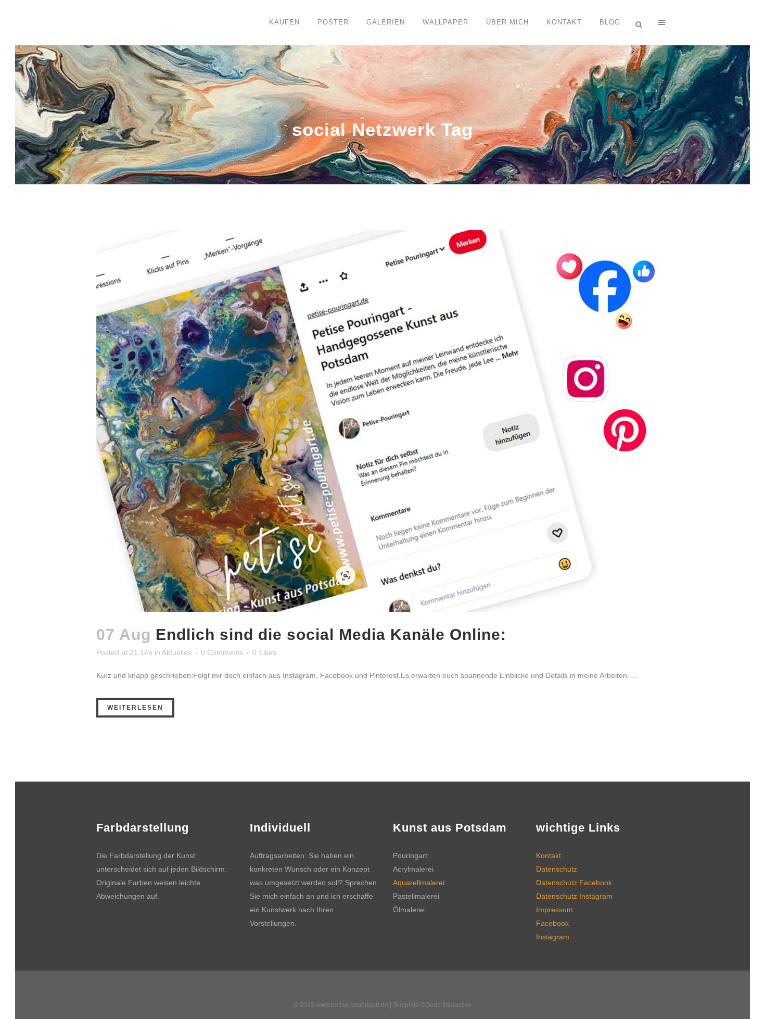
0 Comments (222, 652)
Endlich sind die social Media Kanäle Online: (331, 634)
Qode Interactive (448, 1005)
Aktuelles (177, 652)
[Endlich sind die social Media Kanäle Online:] (382, 421)
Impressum (554, 909)
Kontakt (548, 855)
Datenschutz (556, 869)
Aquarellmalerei (418, 882)
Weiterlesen (135, 707)
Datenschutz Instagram (574, 896)
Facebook (552, 923)
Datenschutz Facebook (574, 882)
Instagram (552, 937)
